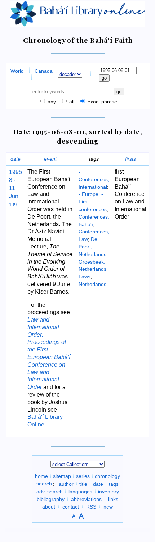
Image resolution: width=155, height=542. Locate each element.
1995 (15, 172)
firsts (130, 159)
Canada (44, 71)
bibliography (51, 499)
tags (114, 484)
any (51, 101)
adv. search (49, 491)
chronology (107, 476)
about (48, 506)
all (71, 101)
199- (13, 204)
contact (70, 506)
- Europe (88, 194)
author (66, 484)
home (41, 476)
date (15, 159)
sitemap (62, 476)
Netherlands (92, 284)
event (50, 159)
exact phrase (101, 101)
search (44, 484)
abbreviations (86, 499)
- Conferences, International (94, 179)
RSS (91, 506)
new (108, 506)
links (113, 499)
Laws (84, 276)
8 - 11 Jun (13, 188)
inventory (108, 491)
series (83, 476)
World (17, 71)
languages (80, 491)
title (83, 484)
